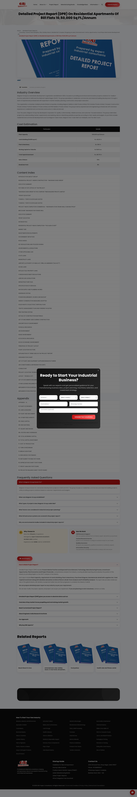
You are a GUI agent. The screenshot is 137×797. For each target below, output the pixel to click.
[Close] (98, 370)
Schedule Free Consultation (84, 417)
